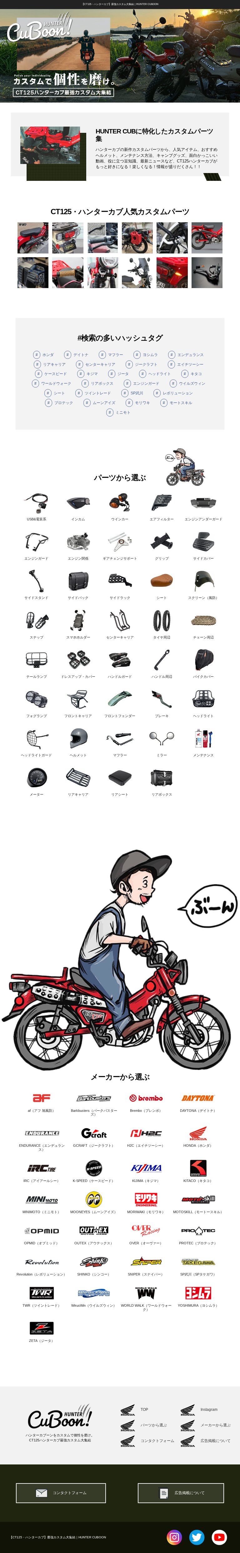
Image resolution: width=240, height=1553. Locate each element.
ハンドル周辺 (162, 676)
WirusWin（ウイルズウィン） (94, 1305)
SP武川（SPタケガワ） (198, 1274)
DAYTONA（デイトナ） (198, 1110)
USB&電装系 (36, 519)
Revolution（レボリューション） (42, 1274)
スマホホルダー (78, 637)
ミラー (162, 755)
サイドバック (78, 598)
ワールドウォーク (52, 384)
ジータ (120, 374)
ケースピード (52, 374)
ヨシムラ (147, 355)
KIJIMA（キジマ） (146, 1181)
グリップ (162, 558)
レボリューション (174, 393)
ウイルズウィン (188, 384)
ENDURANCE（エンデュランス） (42, 1147)
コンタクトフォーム (70, 1493)
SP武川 (133, 393)
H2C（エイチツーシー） (146, 1145)
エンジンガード (142, 384)
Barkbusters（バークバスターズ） (94, 1112)
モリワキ (139, 403)
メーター (36, 794)
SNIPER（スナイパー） (146, 1274)
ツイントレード (94, 393)
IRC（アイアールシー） (41, 1181)
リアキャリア (51, 365)
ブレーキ (162, 716)
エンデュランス (187, 355)
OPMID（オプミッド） (41, 1243)
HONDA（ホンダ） (198, 1145)
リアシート (119, 794)
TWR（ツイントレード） (41, 1305)
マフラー (112, 355)
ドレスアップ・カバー (78, 676)
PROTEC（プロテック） (198, 1243)
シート (56, 393)
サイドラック (120, 598)
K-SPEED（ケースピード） (94, 1181)
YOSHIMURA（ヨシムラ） (198, 1305)
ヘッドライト (156, 374)
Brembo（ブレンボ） (146, 1110)
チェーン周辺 (203, 637)
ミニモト (120, 413)
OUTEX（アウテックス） (94, 1243)
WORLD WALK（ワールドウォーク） (146, 1307)
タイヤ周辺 (161, 637)
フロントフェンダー (119, 716)
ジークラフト (143, 365)
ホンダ (45, 355)
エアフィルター (162, 519)
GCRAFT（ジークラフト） (94, 1145)
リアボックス (98, 384)
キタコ (193, 374)
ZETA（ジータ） (42, 1341)
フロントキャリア (78, 716)
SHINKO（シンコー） (94, 1274)
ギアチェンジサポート (120, 558)
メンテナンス (203, 755)
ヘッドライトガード (36, 755)
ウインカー (119, 519)
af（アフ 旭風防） (42, 1110)
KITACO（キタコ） (198, 1181)
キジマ (89, 374)
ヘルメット (78, 755)
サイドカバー (203, 558)
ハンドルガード (120, 676)
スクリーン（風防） (203, 598)
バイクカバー (203, 676)
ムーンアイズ (100, 403)
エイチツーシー (186, 365)
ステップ (36, 637)
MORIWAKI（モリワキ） (146, 1212)
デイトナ (77, 355)
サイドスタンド (36, 598)
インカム (78, 519)
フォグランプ (36, 716)
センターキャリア (96, 365)
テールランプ (36, 676)
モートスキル (177, 403)
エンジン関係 (78, 558)
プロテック (60, 403)
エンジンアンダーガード (203, 519)
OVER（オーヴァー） (146, 1243)
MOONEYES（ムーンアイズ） (94, 1212)
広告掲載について (190, 1493)
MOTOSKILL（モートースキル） (198, 1212)
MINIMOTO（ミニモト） (41, 1212)
